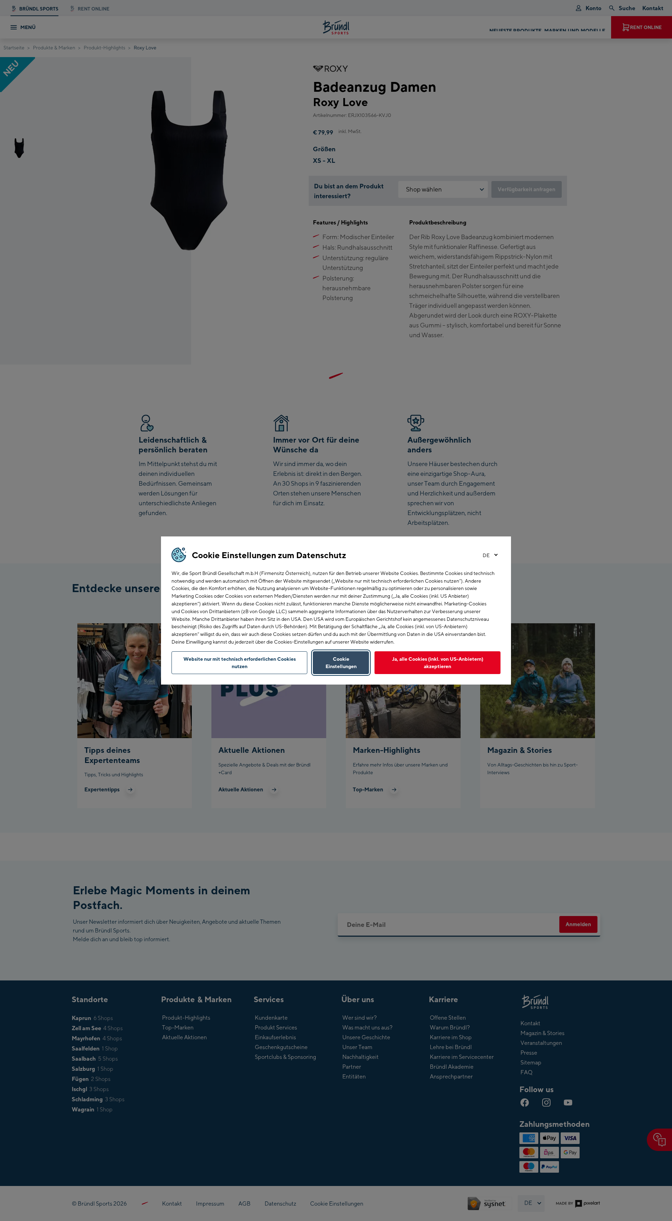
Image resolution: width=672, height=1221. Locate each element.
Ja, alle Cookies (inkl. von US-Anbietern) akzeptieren (437, 663)
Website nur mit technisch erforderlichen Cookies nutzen (239, 663)
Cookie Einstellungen (341, 663)
